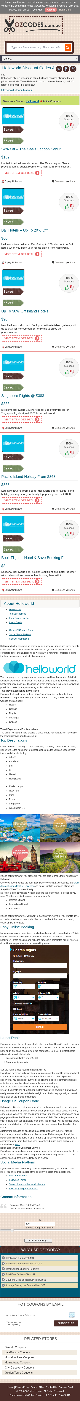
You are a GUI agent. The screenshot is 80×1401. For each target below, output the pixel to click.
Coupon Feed (66, 1387)
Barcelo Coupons (15, 1347)
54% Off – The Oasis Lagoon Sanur (31, 149)
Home (10, 1387)
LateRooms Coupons (18, 1352)
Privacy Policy (22, 1387)
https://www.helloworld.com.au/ (16, 90)
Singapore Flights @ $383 (22, 396)
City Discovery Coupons (20, 1367)
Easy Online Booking (19, 618)
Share (72, 181)
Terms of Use (37, 1387)
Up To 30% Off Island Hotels (24, 311)
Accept (51, 9)
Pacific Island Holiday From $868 (28, 477)
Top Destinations (17, 614)
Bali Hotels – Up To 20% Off (24, 230)
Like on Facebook (18, 1175)
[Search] (67, 47)
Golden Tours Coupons (19, 1372)
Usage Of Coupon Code (21, 630)
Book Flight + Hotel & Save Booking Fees (35, 558)
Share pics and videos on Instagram (27, 1184)
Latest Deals (15, 622)
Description (15, 609)
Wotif (17, 1144)
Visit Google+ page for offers (23, 1188)
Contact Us (51, 1387)
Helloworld (32, 101)
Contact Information (19, 639)
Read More (65, 9)
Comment (60, 181)
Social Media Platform (20, 634)
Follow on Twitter (17, 1180)
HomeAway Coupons (18, 1362)
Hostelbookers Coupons (19, 1357)
